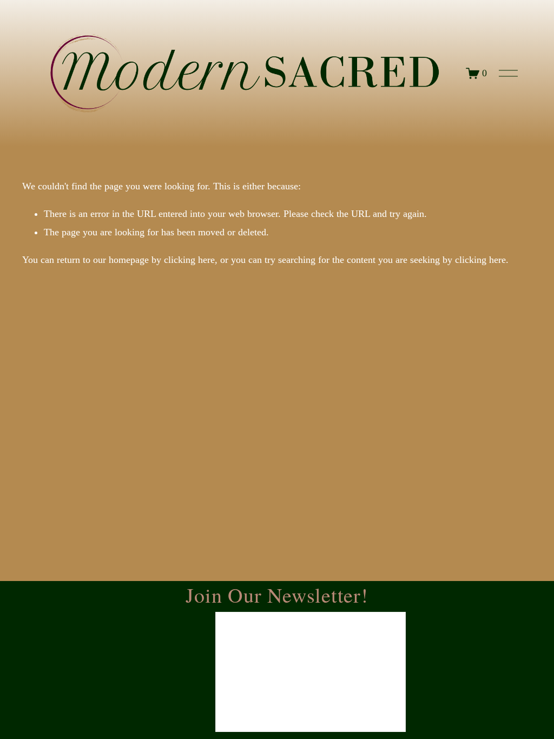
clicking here (189, 259)
